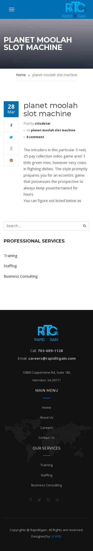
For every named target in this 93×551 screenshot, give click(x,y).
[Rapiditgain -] (74, 9)
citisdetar (43, 123)
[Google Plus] (11, 148)
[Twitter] (11, 137)
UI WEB (56, 536)
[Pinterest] (11, 160)
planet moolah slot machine (51, 109)
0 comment (35, 137)
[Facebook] (11, 125)
